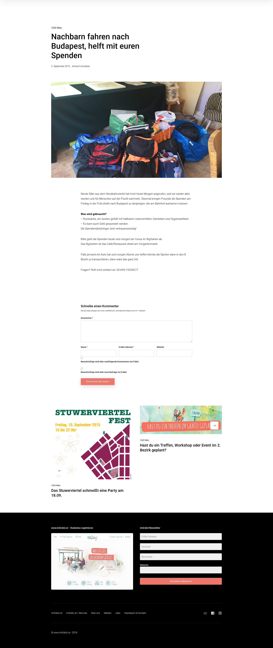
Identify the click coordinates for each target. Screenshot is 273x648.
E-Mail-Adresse (126, 347)
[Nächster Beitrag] (181, 420)
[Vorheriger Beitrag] (92, 442)
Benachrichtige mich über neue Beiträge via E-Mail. (104, 372)
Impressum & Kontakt (135, 613)
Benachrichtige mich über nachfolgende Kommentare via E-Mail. (110, 361)
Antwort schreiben (81, 66)
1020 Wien (56, 27)
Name (84, 347)
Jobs (117, 613)
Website (160, 347)
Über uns (95, 613)
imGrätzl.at (56, 613)
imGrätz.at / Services (76, 613)
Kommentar (87, 318)
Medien (107, 613)
